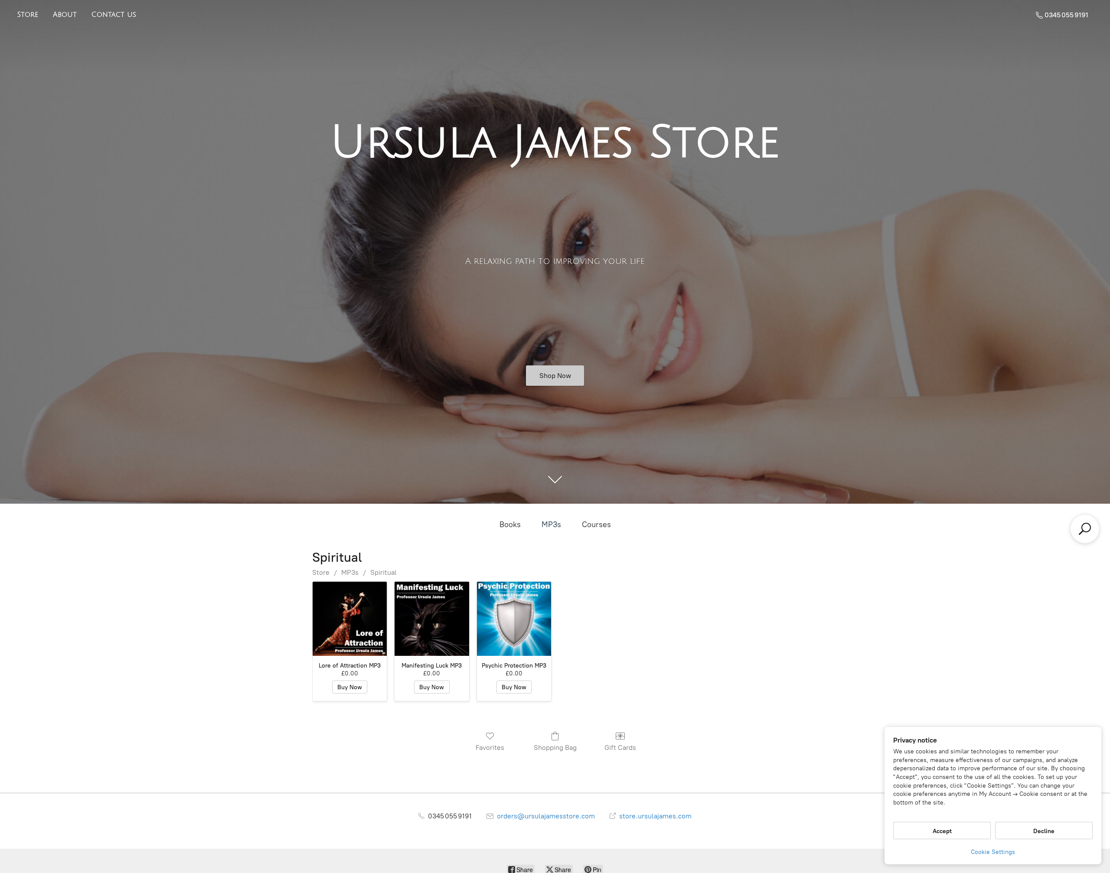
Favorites (490, 747)
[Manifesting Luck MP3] (432, 619)
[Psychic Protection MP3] (514, 619)
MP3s (551, 524)
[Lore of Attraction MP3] (350, 619)
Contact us (113, 15)
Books (510, 524)
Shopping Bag (555, 747)
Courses (596, 524)
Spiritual (383, 572)
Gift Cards (620, 747)
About (65, 15)
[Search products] (1085, 529)
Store (27, 15)
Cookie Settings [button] (993, 852)
